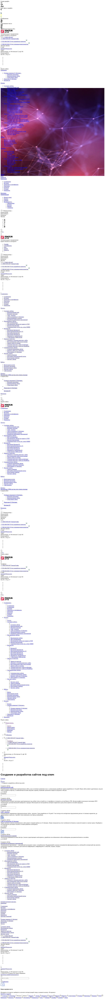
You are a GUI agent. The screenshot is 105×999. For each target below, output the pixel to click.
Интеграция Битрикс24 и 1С (15, 106)
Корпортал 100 (11, 163)
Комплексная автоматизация (15, 168)
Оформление (10, 203)
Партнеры (7, 186)
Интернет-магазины (12, 74)
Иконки (9, 206)
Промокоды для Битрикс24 (14, 111)
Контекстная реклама (13, 100)
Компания (4, 179)
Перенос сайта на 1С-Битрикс (15, 125)
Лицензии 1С (8, 166)
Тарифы (3, 148)
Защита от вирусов (9, 113)
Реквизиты (7, 190)
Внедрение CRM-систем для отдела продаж (14, 375)
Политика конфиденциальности (10, 974)
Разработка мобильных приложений (17, 94)
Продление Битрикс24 (13, 109)
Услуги (3, 83)
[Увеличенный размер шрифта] (2, 6)
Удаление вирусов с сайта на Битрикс (17, 119)
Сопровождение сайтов (10, 122)
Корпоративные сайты (13, 76)
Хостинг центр (8, 128)
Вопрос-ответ (8, 197)
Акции (2, 174)
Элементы (10, 207)
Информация (5, 194)
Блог (2, 176)
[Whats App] (4, 227)
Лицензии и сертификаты (11, 184)
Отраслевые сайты (12, 77)
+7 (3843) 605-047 (8, 37)
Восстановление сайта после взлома (17, 116)
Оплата (6, 199)
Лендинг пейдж (8, 144)
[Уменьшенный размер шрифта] (1, 3)
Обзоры (6, 200)
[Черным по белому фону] (1, 10)
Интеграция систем (9, 139)
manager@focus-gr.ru (6, 48)
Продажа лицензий (6, 916)
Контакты (3, 193)
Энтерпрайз (10, 164)
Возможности (8, 202)
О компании (7, 181)
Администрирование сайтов (15, 124)
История (6, 183)
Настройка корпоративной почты (16, 131)
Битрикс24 (7, 80)
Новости (3, 177)
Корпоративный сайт (13, 87)
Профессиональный (12, 157)
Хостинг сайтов (11, 134)
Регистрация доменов (13, 132)
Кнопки (9, 204)
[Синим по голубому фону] (1, 13)
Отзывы (6, 189)
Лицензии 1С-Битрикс (10, 79)
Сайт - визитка (11, 90)
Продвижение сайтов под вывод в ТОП (18, 99)
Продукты (4, 70)
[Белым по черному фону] (1, 11)
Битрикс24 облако (9, 151)
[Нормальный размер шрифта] (2, 4)
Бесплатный (10, 152)
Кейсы (3, 137)
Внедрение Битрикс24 (13, 105)
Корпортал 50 (11, 161)
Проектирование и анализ (14, 93)
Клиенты (6, 187)
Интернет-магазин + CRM (14, 160)
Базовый (9, 154)
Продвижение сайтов (10, 96)
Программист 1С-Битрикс (14, 127)
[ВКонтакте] (4, 219)
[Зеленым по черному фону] (1, 17)
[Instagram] (4, 221)
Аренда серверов (12, 130)
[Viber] (4, 224)
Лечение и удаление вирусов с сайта (17, 115)
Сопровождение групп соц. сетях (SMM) (18, 102)
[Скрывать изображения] (1, 22)
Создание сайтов (9, 86)
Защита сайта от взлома (13, 118)
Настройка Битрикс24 (13, 108)
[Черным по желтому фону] (1, 15)
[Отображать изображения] (2, 20)
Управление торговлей (13, 171)
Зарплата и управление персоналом (17, 167)
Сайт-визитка (8, 145)
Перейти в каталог (6, 994)
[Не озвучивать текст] (1, 27)
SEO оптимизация (12, 97)
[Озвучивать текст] (2, 25)
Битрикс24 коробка (9, 158)
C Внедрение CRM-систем (14, 112)
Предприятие (11, 170)
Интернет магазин (12, 89)
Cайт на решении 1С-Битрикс (15, 91)
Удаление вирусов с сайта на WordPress (18, 121)
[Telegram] (4, 222)
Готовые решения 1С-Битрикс (12, 73)
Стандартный (11, 155)
